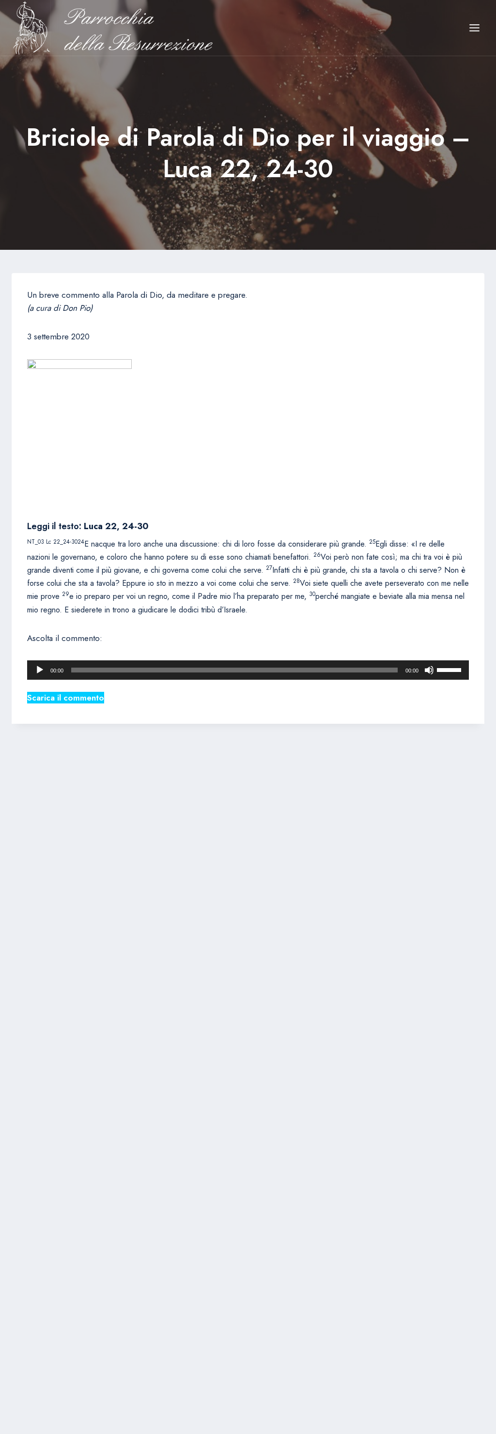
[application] (248, 670)
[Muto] (429, 670)
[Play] (40, 670)
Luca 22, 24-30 (116, 526)
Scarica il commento (65, 697)
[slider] (450, 669)
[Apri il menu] (474, 27)
